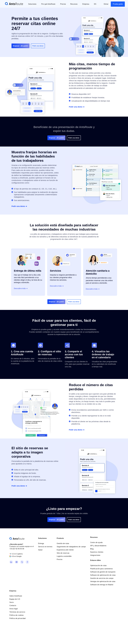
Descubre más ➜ (21, 288)
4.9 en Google (17, 556)
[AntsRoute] (12, 3)
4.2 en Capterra (17, 554)
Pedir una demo (37, 46)
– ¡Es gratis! (20, 46)
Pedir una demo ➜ (76, 107)
